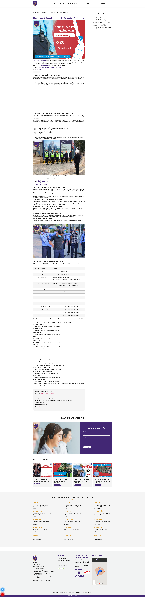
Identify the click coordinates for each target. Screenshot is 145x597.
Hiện (39, 72)
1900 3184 (38, 69)
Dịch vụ (82, 3)
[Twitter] (81, 576)
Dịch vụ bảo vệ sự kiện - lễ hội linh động (101, 22)
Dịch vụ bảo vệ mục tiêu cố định (100, 19)
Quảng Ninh (67, 135)
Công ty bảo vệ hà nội (40, 182)
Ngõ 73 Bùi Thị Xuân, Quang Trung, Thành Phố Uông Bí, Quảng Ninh (49, 67)
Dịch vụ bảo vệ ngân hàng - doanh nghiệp (102, 27)
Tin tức (95, 3)
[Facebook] (76, 576)
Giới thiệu (62, 3)
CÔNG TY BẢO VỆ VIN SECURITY (47, 393)
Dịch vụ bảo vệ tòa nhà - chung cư (100, 25)
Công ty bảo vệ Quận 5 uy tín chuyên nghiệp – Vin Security (62, 481)
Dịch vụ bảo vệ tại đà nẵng (41, 184)
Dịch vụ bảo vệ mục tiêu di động (100, 20)
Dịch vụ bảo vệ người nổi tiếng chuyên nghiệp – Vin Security (102, 481)
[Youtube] (79, 576)
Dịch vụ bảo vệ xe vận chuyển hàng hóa (101, 28)
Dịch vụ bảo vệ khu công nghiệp (100, 24)
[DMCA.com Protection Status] (61, 568)
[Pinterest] (83, 576)
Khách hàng (89, 3)
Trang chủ (54, 3)
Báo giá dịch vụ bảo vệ (73, 3)
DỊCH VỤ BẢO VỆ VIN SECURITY (44, 65)
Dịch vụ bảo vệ (40, 12)
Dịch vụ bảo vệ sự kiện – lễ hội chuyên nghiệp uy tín (42, 480)
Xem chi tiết (37, 483)
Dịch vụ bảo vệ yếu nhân (98, 17)
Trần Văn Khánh (48, 15)
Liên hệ (109, 3)
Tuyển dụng (102, 3)
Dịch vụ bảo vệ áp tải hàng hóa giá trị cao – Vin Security (82, 481)
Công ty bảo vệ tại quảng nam (42, 180)
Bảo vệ (34, 12)
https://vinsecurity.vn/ (43, 406)
